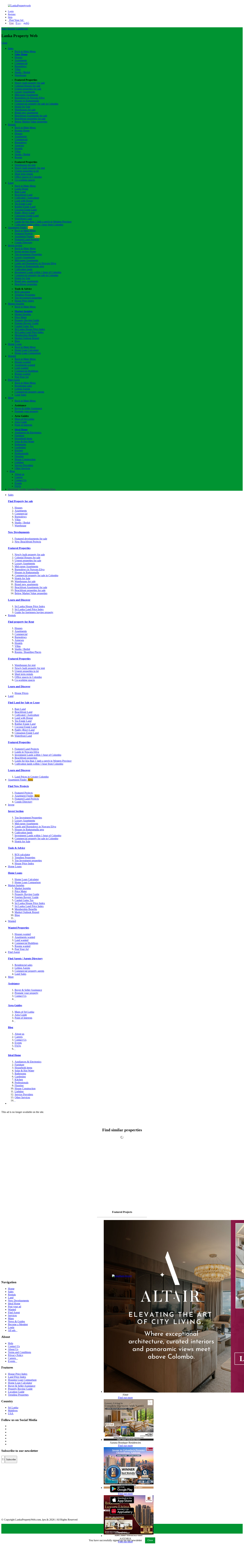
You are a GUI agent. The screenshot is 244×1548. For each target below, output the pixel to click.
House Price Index (24, 300)
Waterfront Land (23, 218)
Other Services (22, 468)
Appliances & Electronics (28, 432)
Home (11, 1288)
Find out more (125, 1397)
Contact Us (20, 480)
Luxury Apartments (25, 91)
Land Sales (20, 394)
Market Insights (16, 303)
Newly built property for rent (30, 168)
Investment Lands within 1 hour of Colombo (38, 272)
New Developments (19, 532)
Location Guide (16, 1391)
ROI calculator (22, 291)
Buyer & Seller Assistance (28, 408)
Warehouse (20, 75)
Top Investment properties (28, 297)
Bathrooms (20, 444)
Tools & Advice (16, 848)
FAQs (18, 486)
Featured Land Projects (27, 239)
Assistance (14, 983)
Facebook (13, 489)
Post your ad (14, 1306)
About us (19, 474)
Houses (18, 57)
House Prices (21, 693)
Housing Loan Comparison (22, 1379)
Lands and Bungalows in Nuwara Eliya (35, 263)
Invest (24, 28)
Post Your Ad (16, 20)
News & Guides (16, 1321)
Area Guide (21, 422)
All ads (12, 1330)
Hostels (18, 148)
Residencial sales (23, 965)
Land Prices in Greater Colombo (32, 776)
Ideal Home (21, 429)
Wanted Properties (18, 927)
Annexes (19, 145)
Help (10, 17)
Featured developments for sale (31, 538)
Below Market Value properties (31, 121)
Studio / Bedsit (22, 72)
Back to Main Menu (25, 51)
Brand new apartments (26, 112)
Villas (18, 69)
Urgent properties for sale (28, 88)
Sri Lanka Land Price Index (29, 332)
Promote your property (26, 411)
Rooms (18, 157)
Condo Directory (23, 242)
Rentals (11, 28)
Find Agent (14, 379)
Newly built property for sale (30, 82)
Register (12, 14)
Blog (17, 341)
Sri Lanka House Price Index (30, 329)
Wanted (12, 356)
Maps (11, 1318)
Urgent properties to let (27, 171)
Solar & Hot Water (24, 441)
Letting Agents (22, 388)
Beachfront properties (26, 284)
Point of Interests (23, 425)
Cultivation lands (23, 269)
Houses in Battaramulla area (29, 266)
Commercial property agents (29, 391)
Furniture (19, 435)
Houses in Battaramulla (27, 100)
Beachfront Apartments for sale (31, 115)
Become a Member (18, 1324)
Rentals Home (22, 130)
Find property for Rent (21, 621)
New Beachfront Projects (28, 541)
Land (18, 28)
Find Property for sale (20, 501)
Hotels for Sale (22, 106)
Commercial (21, 63)
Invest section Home (25, 251)
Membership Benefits (26, 335)
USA (10, 1413)
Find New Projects (18, 786)
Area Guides (15, 1005)
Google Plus (33, 489)
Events (18, 483)
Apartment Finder (20, 227)
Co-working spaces (25, 179)
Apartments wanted (25, 365)
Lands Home (21, 188)
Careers (19, 477)
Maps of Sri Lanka (24, 419)
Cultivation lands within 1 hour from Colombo (39, 224)
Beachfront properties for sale (30, 118)
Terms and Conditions (19, 1352)
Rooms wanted (22, 374)
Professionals (21, 453)
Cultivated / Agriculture (27, 197)
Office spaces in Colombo (28, 176)
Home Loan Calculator (27, 350)
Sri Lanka (13, 1407)
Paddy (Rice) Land (25, 212)
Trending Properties (25, 294)
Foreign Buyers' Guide (27, 323)
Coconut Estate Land (26, 209)
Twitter (22, 489)
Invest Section (16, 811)
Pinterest (45, 489)
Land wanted (21, 368)
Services (12, 1315)
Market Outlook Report (27, 338)
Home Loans (15, 344)
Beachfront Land (23, 194)
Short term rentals (24, 174)
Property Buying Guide (27, 320)
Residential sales (23, 385)
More (11, 397)
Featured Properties (19, 548)
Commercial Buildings (26, 371)
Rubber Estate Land (25, 206)
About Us (13, 1349)
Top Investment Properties (28, 817)
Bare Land (20, 191)
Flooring (19, 456)
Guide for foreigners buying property (34, 612)
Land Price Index (17, 1376)
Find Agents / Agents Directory (25, 958)
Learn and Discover (19, 600)
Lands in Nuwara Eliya (27, 751)
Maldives (13, 1410)
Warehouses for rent (25, 165)
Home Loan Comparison (28, 353)
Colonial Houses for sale (27, 85)
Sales (4, 28)
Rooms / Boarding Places (28, 652)
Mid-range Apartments (26, 94)
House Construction (25, 459)
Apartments (21, 60)
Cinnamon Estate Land (27, 215)
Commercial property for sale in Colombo (36, 103)
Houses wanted (23, 362)
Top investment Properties (28, 254)
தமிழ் (26, 23)
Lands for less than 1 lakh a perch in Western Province (43, 221)
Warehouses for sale (25, 109)
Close (4, 42)
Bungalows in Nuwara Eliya (29, 97)
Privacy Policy (15, 1355)
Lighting (19, 462)
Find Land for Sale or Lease (24, 702)
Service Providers (24, 465)
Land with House (24, 200)
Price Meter (21, 317)
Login (11, 11)
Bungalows (21, 66)
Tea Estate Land (23, 203)
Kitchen (19, 450)
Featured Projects (24, 233)
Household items (23, 438)
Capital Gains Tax (24, 326)
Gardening (20, 447)
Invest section (15, 245)
